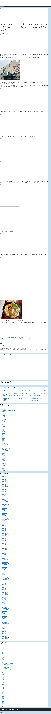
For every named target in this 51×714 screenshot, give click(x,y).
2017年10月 (4, 609)
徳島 (3, 440)
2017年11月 (4, 608)
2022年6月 (4, 539)
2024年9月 (4, 505)
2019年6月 (4, 584)
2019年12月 (4, 577)
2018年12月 (4, 592)
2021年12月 (4, 547)
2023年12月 (4, 516)
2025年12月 (4, 486)
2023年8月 (4, 521)
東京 (3, 446)
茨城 (3, 464)
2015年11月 (4, 638)
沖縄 (3, 451)
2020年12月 (4, 562)
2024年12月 (4, 501)
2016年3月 (4, 633)
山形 (3, 433)
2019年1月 (4, 591)
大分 (3, 425)
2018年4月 (4, 602)
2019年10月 (4, 579)
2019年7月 (4, 583)
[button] (9, 14)
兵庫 (3, 416)
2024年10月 (4, 504)
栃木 (3, 449)
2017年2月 (4, 619)
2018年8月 (4, 597)
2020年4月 (4, 572)
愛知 (3, 443)
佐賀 (3, 414)
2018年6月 (4, 599)
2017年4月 (4, 617)
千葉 (3, 419)
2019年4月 (4, 587)
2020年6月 (4, 569)
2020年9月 (4, 565)
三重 (3, 409)
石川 (3, 455)
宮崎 (3, 430)
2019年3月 (4, 588)
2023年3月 (4, 528)
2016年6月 (4, 629)
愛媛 (3, 441)
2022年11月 (4, 533)
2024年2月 (4, 514)
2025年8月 (4, 491)
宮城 (3, 429)
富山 (3, 431)
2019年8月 (4, 582)
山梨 (3, 434)
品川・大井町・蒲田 (6, 423)
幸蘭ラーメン (14, 348)
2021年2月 (4, 559)
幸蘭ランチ (19, 348)
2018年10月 (4, 594)
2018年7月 (4, 598)
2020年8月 (4, 567)
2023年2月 (4, 529)
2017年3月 (4, 618)
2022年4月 (4, 542)
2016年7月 (4, 628)
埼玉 (3, 424)
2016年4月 (4, 632)
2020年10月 (4, 564)
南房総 (3, 420)
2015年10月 (4, 639)
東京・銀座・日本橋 (6, 448)
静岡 (3, 468)
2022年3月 (4, 543)
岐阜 (3, 435)
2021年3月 (4, 558)
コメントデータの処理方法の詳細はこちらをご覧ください (34, 378)
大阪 (3, 426)
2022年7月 (4, 538)
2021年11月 (4, 548)
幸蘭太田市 (24, 348)
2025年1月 (4, 500)
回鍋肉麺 (3, 348)
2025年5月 (4, 495)
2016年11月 (4, 623)
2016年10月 (4, 624)
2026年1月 (4, 485)
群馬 (1, 348)
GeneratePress (16, 709)
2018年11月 (4, 593)
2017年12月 (4, 607)
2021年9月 (4, 550)
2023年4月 (4, 526)
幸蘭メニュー (8, 348)
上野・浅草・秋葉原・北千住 (7, 410)
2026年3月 (4, 483)
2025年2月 (4, 499)
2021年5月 (4, 555)
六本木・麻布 (4, 415)
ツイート (2, 384)
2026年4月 (4, 481)
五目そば (2, 332)
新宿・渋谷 (4, 444)
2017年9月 (4, 611)
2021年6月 (4, 554)
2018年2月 (4, 604)
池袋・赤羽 (4, 450)
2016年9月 (4, 626)
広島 (3, 439)
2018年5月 (4, 601)
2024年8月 (4, 506)
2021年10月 (4, 549)
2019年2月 (4, 589)
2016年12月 (4, 622)
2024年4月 (4, 511)
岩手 (3, 438)
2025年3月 (4, 498)
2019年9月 (4, 580)
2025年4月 (4, 496)
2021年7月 (4, 553)
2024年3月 (4, 513)
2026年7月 (4, 477)
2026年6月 (4, 479)
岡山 (3, 436)
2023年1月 (4, 530)
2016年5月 (4, 631)
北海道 (3, 418)
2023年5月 (4, 525)
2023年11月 (4, 518)
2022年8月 (4, 536)
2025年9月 (4, 490)
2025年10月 (4, 489)
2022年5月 (4, 540)
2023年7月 (4, 523)
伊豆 (3, 413)
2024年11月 (4, 503)
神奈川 (3, 456)
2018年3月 (4, 603)
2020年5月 (4, 570)
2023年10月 (4, 519)
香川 (3, 469)
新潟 (3, 445)
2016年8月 (4, 627)
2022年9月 (4, 535)
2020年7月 (4, 568)
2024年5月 (4, 510)
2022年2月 (4, 544)
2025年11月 (4, 488)
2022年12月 (4, 531)
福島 (3, 460)
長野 (3, 465)
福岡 (3, 459)
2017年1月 (4, 621)
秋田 (3, 461)
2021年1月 (4, 560)
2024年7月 (4, 508)
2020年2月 (4, 574)
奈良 (3, 428)
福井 (3, 458)
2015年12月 (4, 637)
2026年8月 (4, 476)
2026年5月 (4, 480)
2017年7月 (4, 613)
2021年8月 (4, 552)
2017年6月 (4, 614)
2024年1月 (4, 515)
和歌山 (3, 421)
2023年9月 (4, 520)
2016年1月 (4, 636)
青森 (3, 647)
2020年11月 (4, 563)
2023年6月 (4, 524)
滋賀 (3, 453)
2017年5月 (4, 616)
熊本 (3, 454)
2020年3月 (4, 573)
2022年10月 (4, 534)
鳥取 (3, 470)
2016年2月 (4, 634)
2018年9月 (4, 596)
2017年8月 (4, 612)
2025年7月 (4, 493)
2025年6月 (4, 494)
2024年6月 (4, 509)
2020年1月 (4, 575)
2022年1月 (4, 545)
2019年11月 (4, 578)
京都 (3, 411)
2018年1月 (4, 606)
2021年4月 (4, 557)
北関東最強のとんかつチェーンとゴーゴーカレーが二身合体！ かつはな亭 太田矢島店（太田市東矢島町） (22, 395)
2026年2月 (4, 484)
